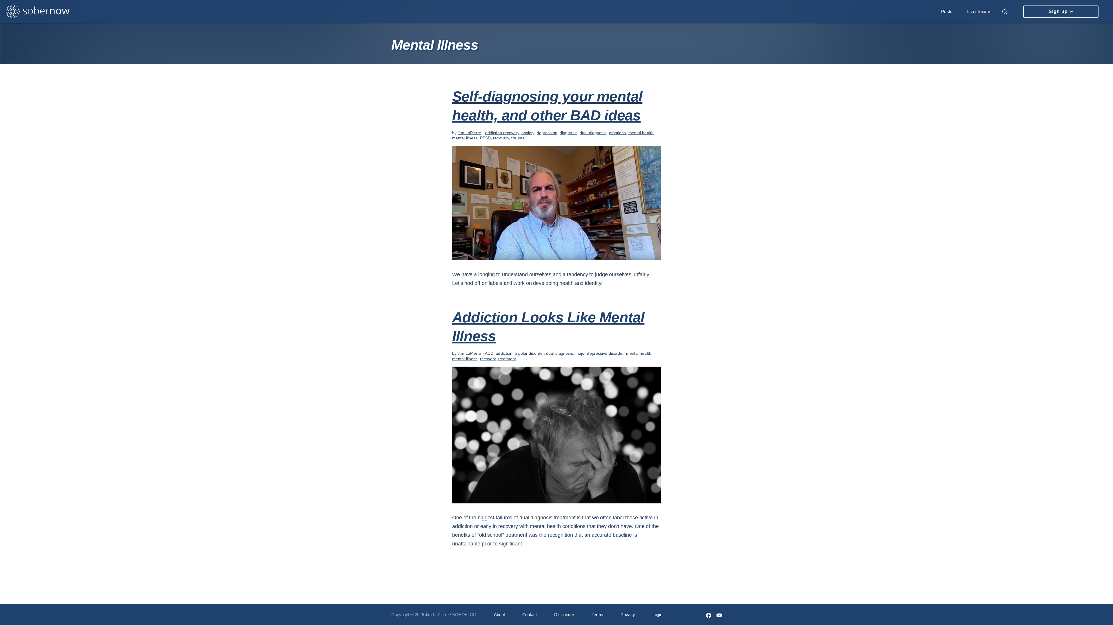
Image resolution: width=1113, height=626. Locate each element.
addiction (504, 353)
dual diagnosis (593, 132)
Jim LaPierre (469, 132)
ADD (489, 353)
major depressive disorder (599, 353)
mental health (641, 132)
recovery (501, 138)
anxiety (527, 132)
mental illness (464, 138)
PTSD (485, 138)
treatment (507, 358)
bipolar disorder (529, 353)
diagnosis (568, 132)
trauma (518, 138)
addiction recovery (502, 132)
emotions (617, 132)
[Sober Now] (38, 12)
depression (547, 132)
